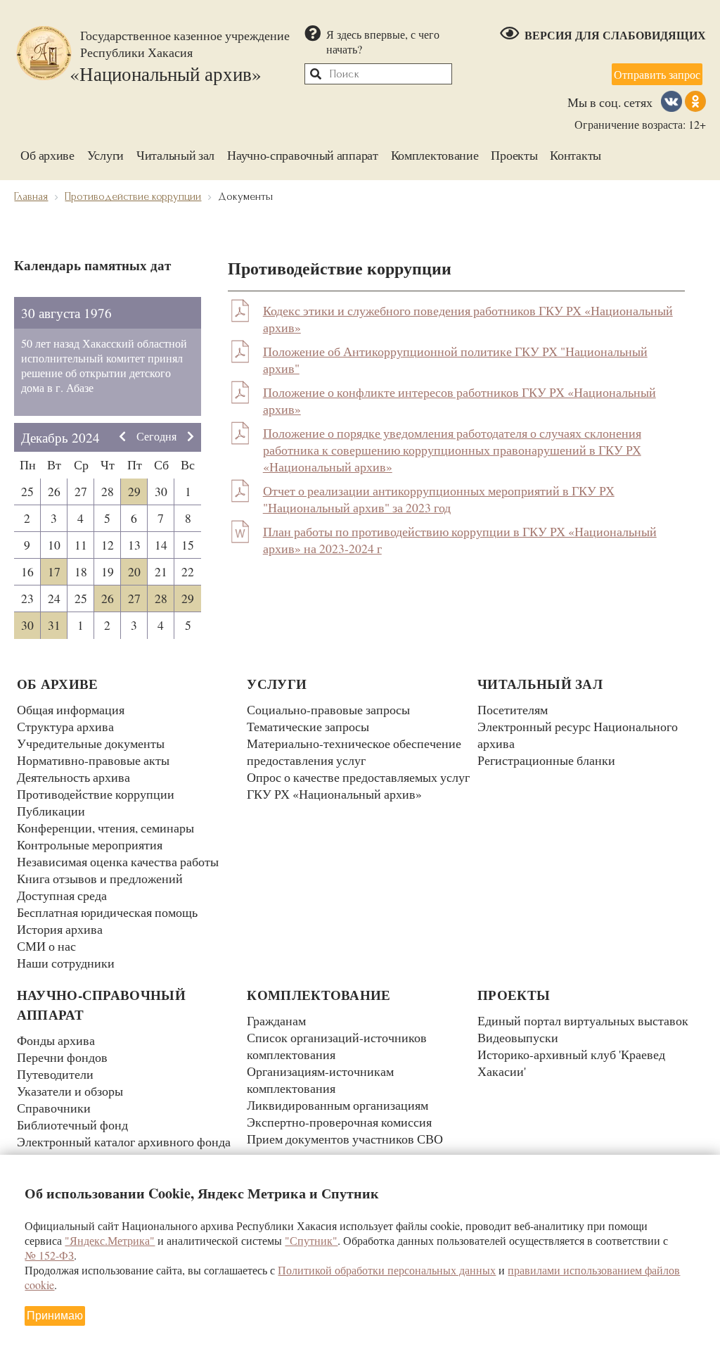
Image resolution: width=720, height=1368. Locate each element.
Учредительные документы (91, 743)
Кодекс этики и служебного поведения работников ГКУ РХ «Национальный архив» (468, 319)
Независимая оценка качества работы (118, 861)
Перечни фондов (62, 1057)
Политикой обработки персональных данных (387, 1269)
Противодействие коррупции (95, 793)
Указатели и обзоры (70, 1090)
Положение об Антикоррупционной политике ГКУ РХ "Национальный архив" (455, 359)
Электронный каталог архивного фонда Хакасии (124, 1150)
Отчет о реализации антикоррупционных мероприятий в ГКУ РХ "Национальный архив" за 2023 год (439, 499)
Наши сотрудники (66, 962)
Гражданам (276, 1020)
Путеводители (55, 1073)
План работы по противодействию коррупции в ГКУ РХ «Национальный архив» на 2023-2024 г (460, 540)
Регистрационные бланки (546, 760)
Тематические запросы (308, 726)
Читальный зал (175, 154)
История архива (60, 928)
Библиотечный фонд (72, 1124)
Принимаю (55, 1316)
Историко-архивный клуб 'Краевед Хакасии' (571, 1062)
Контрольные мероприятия (89, 844)
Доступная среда (62, 895)
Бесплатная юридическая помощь (107, 912)
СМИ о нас (46, 945)
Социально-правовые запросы (328, 709)
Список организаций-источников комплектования (337, 1046)
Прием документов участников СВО (345, 1138)
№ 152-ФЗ (49, 1255)
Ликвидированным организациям (337, 1104)
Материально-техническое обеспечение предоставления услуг (354, 751)
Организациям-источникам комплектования (320, 1079)
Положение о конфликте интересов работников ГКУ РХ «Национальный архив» (459, 400)
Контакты (575, 154)
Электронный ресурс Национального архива (577, 735)
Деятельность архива (73, 776)
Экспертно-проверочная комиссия (339, 1121)
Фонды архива (56, 1040)
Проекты (514, 154)
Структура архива (65, 726)
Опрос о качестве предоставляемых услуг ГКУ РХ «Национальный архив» (358, 785)
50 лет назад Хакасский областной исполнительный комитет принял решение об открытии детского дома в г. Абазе (104, 365)
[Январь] (190, 437)
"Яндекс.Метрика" (110, 1240)
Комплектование (435, 154)
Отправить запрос (657, 74)
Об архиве (47, 154)
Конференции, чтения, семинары (105, 827)
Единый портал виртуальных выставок (582, 1020)
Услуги (105, 154)
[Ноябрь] (122, 437)
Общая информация (70, 709)
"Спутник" (311, 1240)
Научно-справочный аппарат (302, 154)
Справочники (54, 1107)
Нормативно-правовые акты (93, 760)
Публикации (51, 810)
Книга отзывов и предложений (100, 878)
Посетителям (512, 709)
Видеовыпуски (517, 1037)
